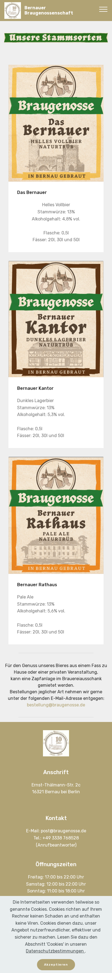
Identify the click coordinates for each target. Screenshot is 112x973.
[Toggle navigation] (103, 9)
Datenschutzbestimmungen (55, 951)
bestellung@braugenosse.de (56, 704)
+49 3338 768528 (60, 838)
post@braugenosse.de (63, 830)
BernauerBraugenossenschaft (48, 10)
